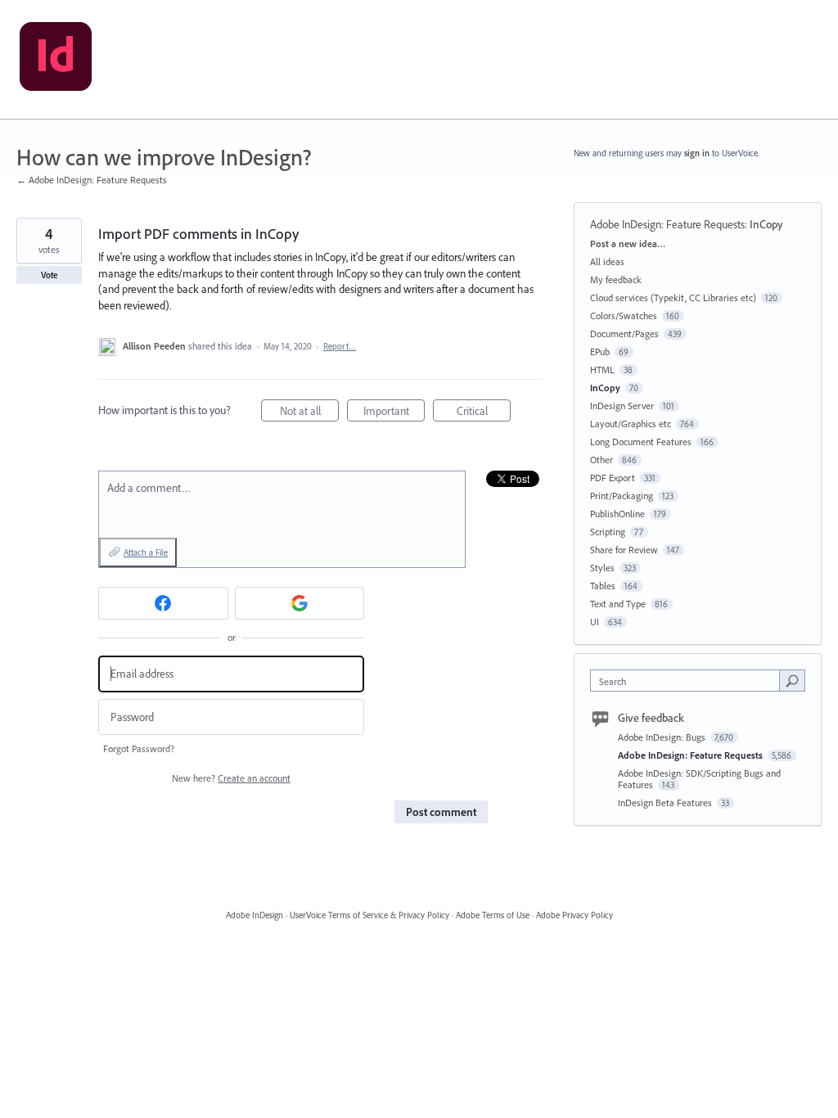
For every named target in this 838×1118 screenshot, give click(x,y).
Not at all (309, 412)
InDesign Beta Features (666, 802)
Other (601, 459)
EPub (600, 351)
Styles (602, 567)
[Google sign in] (300, 603)
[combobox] (688, 680)
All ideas (607, 261)
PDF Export (612, 477)
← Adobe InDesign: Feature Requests (91, 180)
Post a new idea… (627, 243)
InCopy (766, 224)
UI (594, 621)
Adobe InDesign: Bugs (663, 737)
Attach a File (146, 552)
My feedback (616, 279)
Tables (602, 585)
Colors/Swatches (623, 315)
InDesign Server (622, 405)
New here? (231, 778)
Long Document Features (641, 441)
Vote (49, 275)
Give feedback (651, 717)
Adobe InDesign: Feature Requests (667, 224)
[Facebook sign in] (163, 603)
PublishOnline (617, 513)
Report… (339, 346)
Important (394, 412)
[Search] (792, 680)
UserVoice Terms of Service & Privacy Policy (369, 915)
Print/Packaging (621, 495)
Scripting (607, 531)
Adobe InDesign (254, 915)
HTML (602, 369)
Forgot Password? (138, 748)
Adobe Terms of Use (492, 915)
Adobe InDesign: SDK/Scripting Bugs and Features (699, 779)
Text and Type (618, 603)
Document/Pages (624, 333)
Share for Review (624, 549)
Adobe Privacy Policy (574, 915)
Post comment (441, 812)
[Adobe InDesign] (55, 59)
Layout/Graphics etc (630, 423)
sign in (697, 153)
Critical (484, 412)
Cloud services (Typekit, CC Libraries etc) (673, 297)
